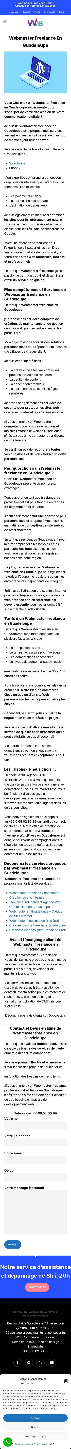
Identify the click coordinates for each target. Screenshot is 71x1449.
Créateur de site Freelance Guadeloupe (37, 925)
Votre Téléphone (17, 1136)
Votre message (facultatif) (25, 1188)
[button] (66, 1381)
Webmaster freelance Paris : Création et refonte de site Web (35, 4)
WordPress (17, 163)
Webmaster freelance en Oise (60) (34, 921)
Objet (8, 1171)
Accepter (35, 1418)
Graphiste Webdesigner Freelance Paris (37, 930)
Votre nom (12, 1119)
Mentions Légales (45, 1444)
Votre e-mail (13, 1153)
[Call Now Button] (7, 1442)
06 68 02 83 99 (34, 854)
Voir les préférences (35, 1436)
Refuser (35, 1427)
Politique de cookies (25, 1444)
